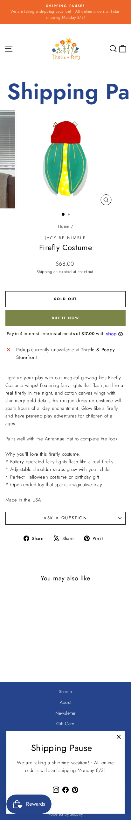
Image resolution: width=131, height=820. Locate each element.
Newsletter (65, 713)
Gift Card (65, 723)
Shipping (44, 272)
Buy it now (65, 317)
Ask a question (65, 518)
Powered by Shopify (65, 814)
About (66, 702)
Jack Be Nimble (65, 238)
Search (65, 691)
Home (64, 226)
